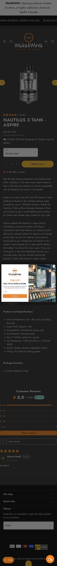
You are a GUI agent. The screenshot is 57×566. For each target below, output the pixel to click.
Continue (15, 296)
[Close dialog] (54, 266)
